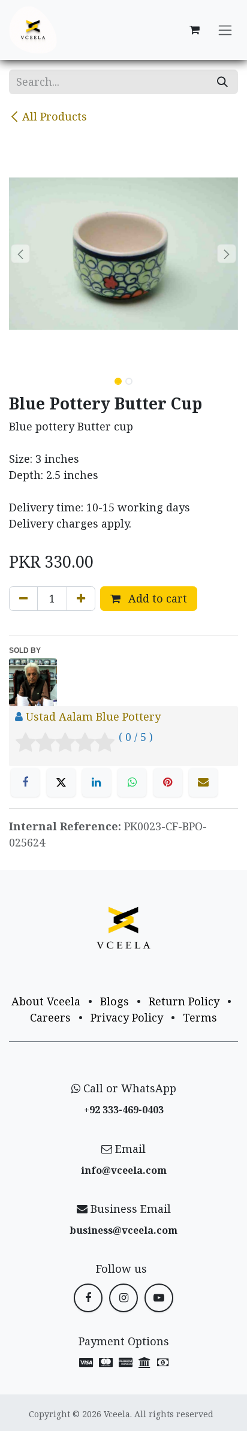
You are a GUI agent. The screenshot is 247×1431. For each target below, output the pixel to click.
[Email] (203, 782)
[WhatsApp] (132, 782)
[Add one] (81, 598)
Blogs (114, 1001)
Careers (50, 1017)
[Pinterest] (167, 782)
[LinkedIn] (96, 782)
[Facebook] (25, 782)
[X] (61, 782)
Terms (200, 1017)
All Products (54, 116)
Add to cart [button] (156, 598)
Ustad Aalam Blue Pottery (93, 716)
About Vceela (45, 1001)
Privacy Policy (127, 1017)
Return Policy (184, 1001)
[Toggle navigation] (225, 30)
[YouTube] (158, 1298)
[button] (20, 253)
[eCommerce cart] (194, 30)
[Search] (222, 82)
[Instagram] (123, 1298)
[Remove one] (23, 598)
